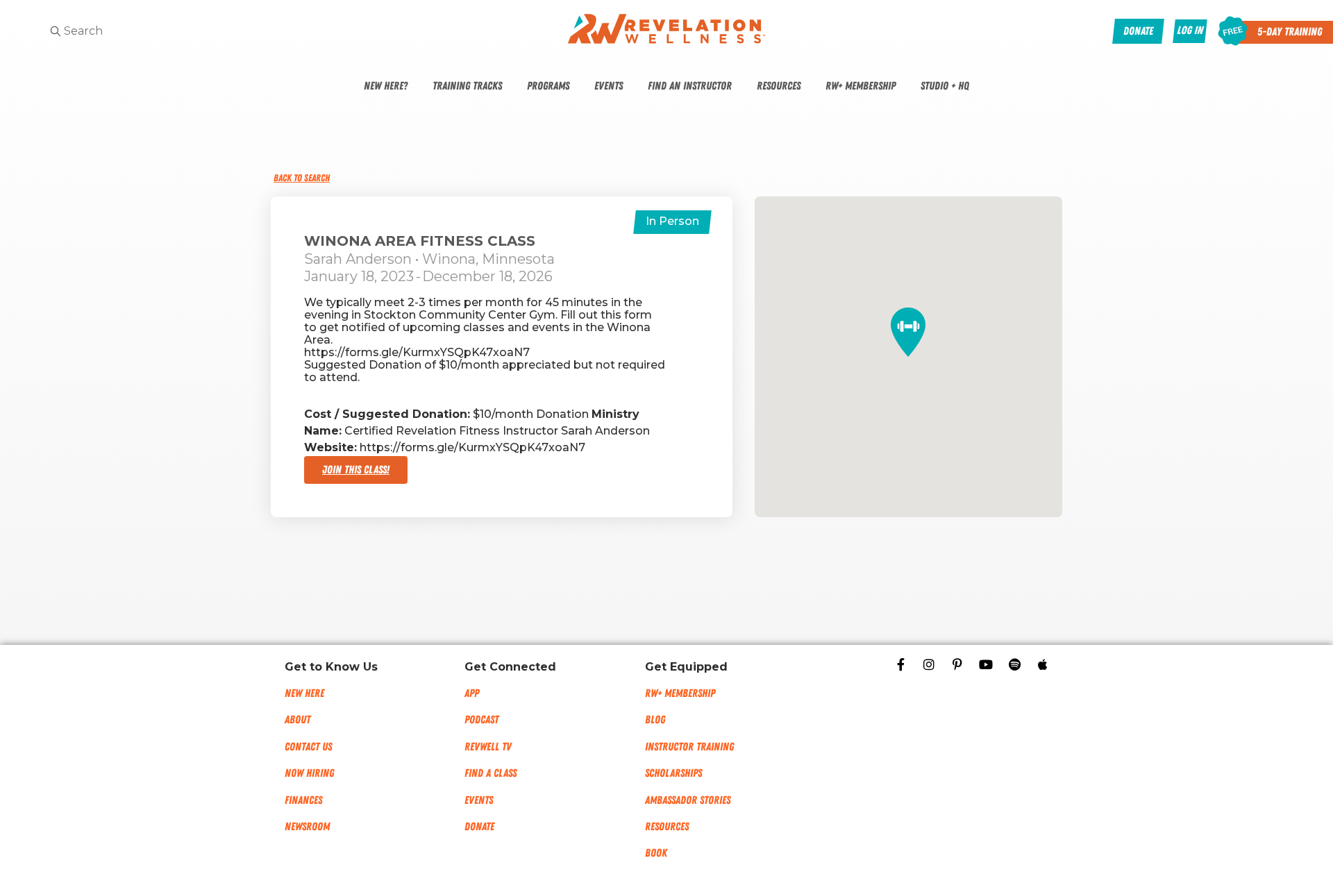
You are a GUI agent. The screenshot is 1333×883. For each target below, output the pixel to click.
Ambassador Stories (687, 800)
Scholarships (673, 773)
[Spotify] (1014, 664)
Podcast (481, 720)
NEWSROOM (307, 827)
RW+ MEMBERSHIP (680, 693)
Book (656, 853)
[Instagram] (928, 664)
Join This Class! (355, 470)
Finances (303, 800)
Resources (778, 86)
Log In (1190, 30)
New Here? (386, 86)
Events (608, 86)
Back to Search (302, 178)
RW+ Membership (860, 86)
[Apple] (1042, 664)
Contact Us (308, 747)
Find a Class (490, 773)
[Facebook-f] (900, 664)
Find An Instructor (690, 86)
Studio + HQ (945, 86)
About (297, 720)
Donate (479, 827)
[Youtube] (985, 664)
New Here (304, 693)
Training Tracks (467, 86)
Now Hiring (309, 773)
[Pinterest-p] (957, 664)
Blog (655, 720)
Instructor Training (689, 747)
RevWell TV (488, 747)
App (471, 693)
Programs (548, 86)
